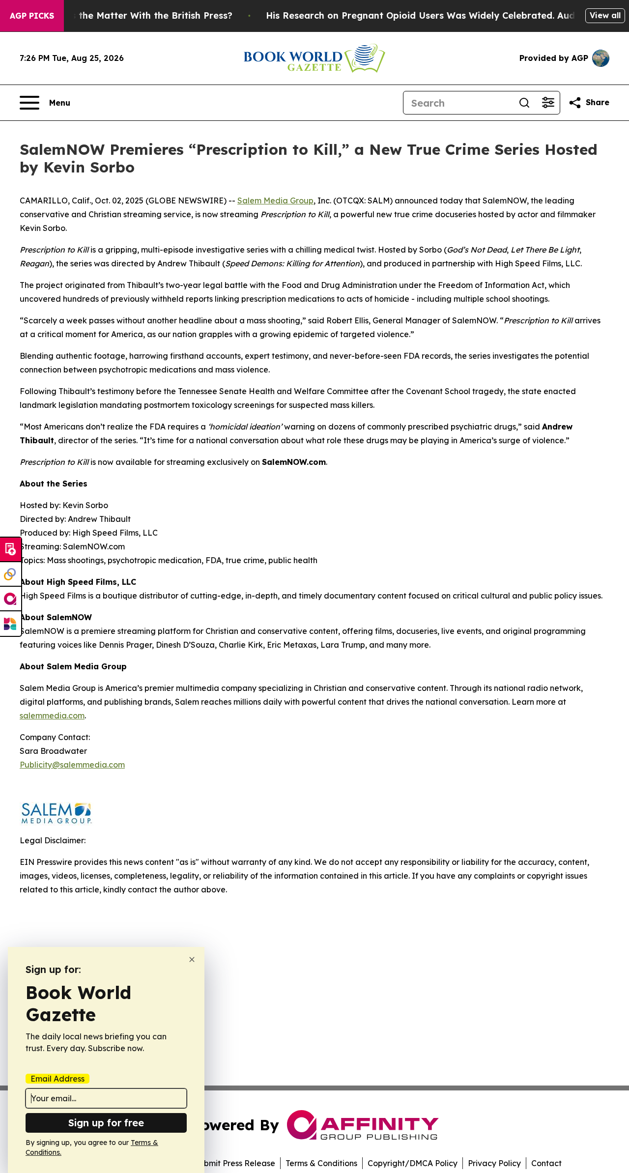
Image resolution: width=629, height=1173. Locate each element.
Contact (546, 1163)
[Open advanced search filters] (548, 102)
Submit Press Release (234, 1163)
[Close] (192, 959)
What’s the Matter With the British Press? (138, 15)
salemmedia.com (52, 715)
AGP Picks (32, 16)
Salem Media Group (275, 200)
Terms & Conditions (321, 1163)
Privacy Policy (494, 1163)
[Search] (524, 102)
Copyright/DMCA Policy (412, 1163)
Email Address (57, 1079)
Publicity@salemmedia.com (72, 765)
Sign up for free (106, 1122)
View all (605, 15)
